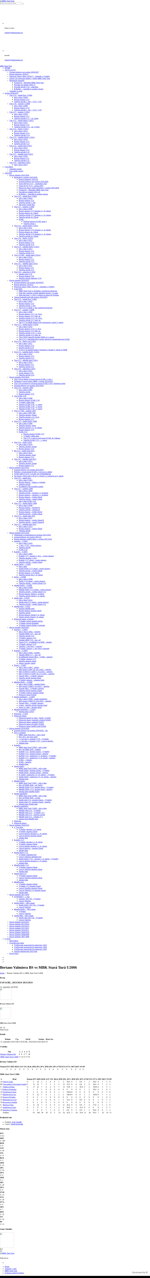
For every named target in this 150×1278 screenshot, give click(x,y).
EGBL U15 (23, 432)
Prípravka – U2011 (21, 714)
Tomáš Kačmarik (16, 1124)
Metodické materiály (16, 81)
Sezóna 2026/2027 (12, 93)
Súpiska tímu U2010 (26, 712)
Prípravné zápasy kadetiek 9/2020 (31, 722)
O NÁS (7, 939)
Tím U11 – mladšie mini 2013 (25, 459)
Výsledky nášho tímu (26, 402)
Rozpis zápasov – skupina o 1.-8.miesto (33, 495)
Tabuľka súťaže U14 (22, 135)
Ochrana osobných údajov (14, 1273)
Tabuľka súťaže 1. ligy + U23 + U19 (27, 102)
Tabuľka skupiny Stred (27, 426)
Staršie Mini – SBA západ (23, 916)
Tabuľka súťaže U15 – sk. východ (26, 127)
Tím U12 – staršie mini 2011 (24, 516)
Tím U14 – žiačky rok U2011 (25, 341)
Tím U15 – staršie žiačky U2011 (26, 226)
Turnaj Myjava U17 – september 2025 (33, 184)
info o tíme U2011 (25, 228)
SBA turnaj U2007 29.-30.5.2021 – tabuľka (35, 670)
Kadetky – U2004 (20, 651)
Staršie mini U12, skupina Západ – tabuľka (35, 802)
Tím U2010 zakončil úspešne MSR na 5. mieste (36, 337)
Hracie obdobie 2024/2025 (19, 280)
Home (7, 1267)
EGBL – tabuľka (25, 762)
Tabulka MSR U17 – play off (30, 655)
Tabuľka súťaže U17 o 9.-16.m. (30, 318)
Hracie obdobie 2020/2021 (19, 627)
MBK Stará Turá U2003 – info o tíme (33, 747)
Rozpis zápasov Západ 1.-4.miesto (31, 594)
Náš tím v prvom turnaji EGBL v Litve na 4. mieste (33, 472)
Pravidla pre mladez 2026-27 (24, 85)
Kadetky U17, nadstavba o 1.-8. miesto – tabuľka (37, 758)
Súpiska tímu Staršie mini (28, 804)
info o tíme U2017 (21, 165)
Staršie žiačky (19, 766)
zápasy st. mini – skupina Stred (30, 707)
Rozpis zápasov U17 (21, 116)
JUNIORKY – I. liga (22, 897)
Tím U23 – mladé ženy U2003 (25, 196)
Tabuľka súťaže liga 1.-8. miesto (31, 575)
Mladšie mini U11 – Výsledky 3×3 (31, 813)
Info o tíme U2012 (25, 527)
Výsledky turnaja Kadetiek (29, 623)
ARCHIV (8, 173)
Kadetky (17, 745)
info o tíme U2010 (21, 114)
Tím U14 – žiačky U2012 (23, 238)
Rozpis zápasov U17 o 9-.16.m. (30, 314)
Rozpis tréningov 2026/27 (19, 74)
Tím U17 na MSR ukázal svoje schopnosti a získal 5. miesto (41, 322)
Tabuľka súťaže (24, 392)
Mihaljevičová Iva (9, 1095)
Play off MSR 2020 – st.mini (29, 798)
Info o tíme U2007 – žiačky (29, 667)
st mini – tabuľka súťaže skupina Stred (33, 705)
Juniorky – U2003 (21, 541)
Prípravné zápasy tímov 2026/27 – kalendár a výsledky (29, 76)
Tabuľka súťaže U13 (22, 144)
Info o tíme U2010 (25, 600)
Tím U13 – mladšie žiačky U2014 (22, 137)
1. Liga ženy (18, 827)
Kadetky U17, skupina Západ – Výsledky (34, 752)
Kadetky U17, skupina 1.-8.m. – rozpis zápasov (36, 556)
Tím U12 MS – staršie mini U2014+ (27, 255)
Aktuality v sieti (10, 1269)
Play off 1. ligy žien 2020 (28, 737)
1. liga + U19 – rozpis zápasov (30, 545)
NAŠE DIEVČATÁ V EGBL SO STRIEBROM (32, 474)
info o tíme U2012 (21, 123)
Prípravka (17, 821)
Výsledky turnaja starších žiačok (31, 621)
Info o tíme (23, 566)
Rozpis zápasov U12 (21, 150)
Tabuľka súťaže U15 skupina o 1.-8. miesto (35, 234)
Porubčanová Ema (9, 1092)
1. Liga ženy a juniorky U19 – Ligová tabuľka (36, 741)
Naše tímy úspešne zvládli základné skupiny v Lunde (38, 293)
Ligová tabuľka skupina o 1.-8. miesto (33, 834)
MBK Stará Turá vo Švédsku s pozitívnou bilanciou (38, 291)
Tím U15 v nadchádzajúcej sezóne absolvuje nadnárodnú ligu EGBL (44, 339)
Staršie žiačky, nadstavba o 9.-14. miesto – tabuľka (37, 777)
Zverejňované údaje (16, 943)
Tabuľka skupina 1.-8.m (28, 558)
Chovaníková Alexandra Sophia (14, 1084)
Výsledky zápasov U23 (27, 638)
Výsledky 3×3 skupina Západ (30, 886)
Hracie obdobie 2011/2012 (19, 928)
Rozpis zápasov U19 (21, 108)
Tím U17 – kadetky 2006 (23, 489)
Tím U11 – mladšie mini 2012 (25, 524)
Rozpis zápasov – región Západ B (31, 520)
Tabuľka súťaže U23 (26, 636)
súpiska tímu (23, 838)
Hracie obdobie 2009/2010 (19, 932)
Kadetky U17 (19, 840)
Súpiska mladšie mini (26, 609)
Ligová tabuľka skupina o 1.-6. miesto (33, 861)
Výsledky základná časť (28, 855)
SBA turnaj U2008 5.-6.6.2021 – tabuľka (34, 686)
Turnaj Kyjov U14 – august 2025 (31, 186)
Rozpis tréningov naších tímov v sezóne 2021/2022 (33, 539)
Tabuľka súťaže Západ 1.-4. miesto (32, 596)
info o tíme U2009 (25, 209)
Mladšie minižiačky (21, 806)
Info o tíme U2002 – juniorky (30, 632)
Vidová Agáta (8, 1082)
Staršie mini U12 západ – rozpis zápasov (34, 602)
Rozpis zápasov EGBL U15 (33, 434)
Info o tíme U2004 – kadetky (29, 653)
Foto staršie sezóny (16, 171)
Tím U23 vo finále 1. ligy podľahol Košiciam (35, 308)
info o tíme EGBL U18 (27, 501)
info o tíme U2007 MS (27, 413)
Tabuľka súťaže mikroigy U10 (30, 278)
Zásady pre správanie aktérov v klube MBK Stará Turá (29, 78)
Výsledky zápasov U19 (27, 644)
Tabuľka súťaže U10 (26, 375)
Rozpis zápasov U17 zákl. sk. (30, 316)
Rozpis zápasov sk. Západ (28, 213)
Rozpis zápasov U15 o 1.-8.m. (30, 329)
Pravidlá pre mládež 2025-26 (29, 192)
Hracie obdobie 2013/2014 (19, 924)
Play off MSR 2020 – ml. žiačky (31, 785)
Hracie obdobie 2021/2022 (19, 533)
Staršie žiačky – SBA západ (24, 903)
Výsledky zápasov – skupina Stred (31, 680)
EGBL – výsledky (25, 760)
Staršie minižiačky (21, 794)
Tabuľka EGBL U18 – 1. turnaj (30, 405)
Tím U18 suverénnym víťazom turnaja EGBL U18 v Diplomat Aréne (39, 383)
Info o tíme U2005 (25, 554)
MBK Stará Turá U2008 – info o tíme (33, 796)
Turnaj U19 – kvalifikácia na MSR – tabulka (35, 642)
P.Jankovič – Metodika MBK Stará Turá (29, 83)
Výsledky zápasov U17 (27, 659)
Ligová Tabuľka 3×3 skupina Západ (32, 890)
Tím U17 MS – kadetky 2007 (25, 411)
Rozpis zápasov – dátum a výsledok (32, 482)
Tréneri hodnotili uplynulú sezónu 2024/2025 (30, 297)
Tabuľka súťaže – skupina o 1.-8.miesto (33, 493)
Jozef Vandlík (17, 1122)
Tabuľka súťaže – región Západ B (31, 522)
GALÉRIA (9, 167)
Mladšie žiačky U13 (21, 865)
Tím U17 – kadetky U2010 (19, 112)
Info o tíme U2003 (25, 480)
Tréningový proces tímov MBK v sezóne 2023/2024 (33, 381)
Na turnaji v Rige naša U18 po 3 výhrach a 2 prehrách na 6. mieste (38, 476)
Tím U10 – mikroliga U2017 (20, 163)
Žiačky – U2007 (20, 665)
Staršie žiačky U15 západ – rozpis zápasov (34, 569)
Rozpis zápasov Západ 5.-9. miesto (32, 615)
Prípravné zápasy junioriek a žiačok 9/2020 (35, 720)
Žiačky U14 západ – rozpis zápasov (32, 581)
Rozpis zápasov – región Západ (30, 497)
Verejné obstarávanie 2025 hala (25, 951)
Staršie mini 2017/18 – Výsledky (31, 918)
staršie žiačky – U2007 (22, 564)
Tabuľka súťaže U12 (22, 152)
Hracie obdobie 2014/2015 (19, 922)
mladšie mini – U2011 (22, 606)
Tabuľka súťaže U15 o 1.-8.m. (30, 333)
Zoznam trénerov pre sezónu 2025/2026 (33, 182)
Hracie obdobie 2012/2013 (19, 926)
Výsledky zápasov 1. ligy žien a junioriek (34, 649)
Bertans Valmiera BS (8, 1054)
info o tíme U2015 (21, 148)
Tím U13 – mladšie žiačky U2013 (26, 247)
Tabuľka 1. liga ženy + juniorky (30, 646)
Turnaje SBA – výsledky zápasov (31, 676)
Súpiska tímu (23, 743)
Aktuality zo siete (15, 91)
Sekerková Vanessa (10, 1110)
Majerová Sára (8, 1105)
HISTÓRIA (13, 941)
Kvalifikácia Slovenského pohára (31, 487)
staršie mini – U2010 (21, 598)
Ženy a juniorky (20, 733)
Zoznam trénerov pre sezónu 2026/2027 (24, 72)
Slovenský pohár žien (27, 205)
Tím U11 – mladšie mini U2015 (26, 264)
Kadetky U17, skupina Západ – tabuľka (33, 754)
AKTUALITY (10, 70)
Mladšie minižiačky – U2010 (25, 710)
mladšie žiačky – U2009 (23, 585)
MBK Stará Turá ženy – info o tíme (32, 735)
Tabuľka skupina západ (27, 661)
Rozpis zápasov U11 (21, 158)
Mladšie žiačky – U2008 (23, 682)
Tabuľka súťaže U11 (21, 161)
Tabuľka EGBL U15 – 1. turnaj (35, 440)
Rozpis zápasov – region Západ (30, 529)
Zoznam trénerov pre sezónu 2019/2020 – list (31, 731)
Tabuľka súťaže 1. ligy (27, 203)
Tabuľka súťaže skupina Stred (30, 678)
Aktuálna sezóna (15, 169)
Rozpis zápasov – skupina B (29, 508)
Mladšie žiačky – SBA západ (25, 909)
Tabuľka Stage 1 (29, 224)
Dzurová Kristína (9, 1097)
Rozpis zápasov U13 (21, 142)
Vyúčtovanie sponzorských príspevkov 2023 (30, 945)
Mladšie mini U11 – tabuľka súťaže (32, 815)
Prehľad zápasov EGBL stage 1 (35, 222)
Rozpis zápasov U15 (21, 125)
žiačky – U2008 (20, 577)
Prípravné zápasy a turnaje (24, 619)
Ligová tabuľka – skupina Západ (31, 848)
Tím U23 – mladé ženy (22, 478)
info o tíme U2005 (25, 390)
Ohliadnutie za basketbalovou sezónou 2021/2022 (32, 535)
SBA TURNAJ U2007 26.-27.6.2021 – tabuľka (36, 674)
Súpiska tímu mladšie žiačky (29, 792)
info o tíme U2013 (21, 131)
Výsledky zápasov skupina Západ (31, 693)
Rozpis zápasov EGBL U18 (29, 400)
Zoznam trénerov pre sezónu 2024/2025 (29, 283)
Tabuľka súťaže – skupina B (29, 510)
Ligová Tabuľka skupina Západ (30, 869)
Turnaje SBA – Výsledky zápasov (31, 688)
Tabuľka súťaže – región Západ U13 (32, 592)
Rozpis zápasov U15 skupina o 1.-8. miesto (35, 230)
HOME (7, 68)
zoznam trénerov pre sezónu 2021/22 (27, 537)
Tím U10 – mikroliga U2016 (24, 272)
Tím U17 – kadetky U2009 (24, 207)
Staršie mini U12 (20, 874)
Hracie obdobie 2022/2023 (19, 468)
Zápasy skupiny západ (27, 663)
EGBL (21, 219)
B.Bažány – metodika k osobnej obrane (28, 89)
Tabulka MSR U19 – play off (30, 640)
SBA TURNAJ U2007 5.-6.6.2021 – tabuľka (35, 672)
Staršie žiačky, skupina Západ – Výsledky (34, 771)
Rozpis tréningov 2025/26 (28, 179)
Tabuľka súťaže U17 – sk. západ (26, 118)
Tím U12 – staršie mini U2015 (20, 146)
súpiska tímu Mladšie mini (28, 819)
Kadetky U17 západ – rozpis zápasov (32, 560)
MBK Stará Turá (11, 1271)
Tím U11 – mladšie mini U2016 (21, 154)
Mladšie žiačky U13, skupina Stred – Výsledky (36, 787)
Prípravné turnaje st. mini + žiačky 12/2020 (35, 718)
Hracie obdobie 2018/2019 (19, 825)
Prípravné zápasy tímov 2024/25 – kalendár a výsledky (34, 287)
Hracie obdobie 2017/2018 (19, 895)
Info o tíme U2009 (25, 588)
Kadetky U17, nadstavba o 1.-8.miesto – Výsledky (37, 756)
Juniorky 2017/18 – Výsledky (30, 899)
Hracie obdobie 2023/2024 (19, 377)
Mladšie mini (19, 882)
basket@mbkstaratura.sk (14, 33)
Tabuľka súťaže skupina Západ (30, 691)
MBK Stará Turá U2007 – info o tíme (33, 783)
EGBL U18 (23, 550)
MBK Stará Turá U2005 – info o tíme (33, 768)
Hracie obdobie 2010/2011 (19, 930)
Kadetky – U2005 (20, 552)
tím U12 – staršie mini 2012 (24, 451)
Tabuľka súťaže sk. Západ (28, 217)
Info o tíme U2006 (25, 398)
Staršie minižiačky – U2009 (24, 697)
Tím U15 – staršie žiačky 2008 (25, 503)
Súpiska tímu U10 (25, 274)
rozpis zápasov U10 (26, 373)
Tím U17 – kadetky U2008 (24, 310)
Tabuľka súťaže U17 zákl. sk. (30, 320)
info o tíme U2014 (21, 139)
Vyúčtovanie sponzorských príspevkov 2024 (30, 947)
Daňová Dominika (9, 1089)
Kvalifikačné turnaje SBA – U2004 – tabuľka (35, 657)
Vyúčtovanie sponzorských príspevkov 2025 (30, 949)
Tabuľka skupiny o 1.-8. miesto (30, 428)
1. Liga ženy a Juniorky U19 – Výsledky (34, 739)
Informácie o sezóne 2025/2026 (25, 177)
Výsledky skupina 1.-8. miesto (30, 829)
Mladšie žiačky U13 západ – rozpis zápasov (35, 590)
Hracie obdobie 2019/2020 (19, 728)
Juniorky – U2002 (21, 630)
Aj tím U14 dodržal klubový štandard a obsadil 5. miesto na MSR (43, 350)
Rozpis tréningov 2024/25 (23, 285)
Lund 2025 (18, 289)
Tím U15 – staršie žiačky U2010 (26, 325)
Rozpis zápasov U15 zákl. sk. (30, 331)
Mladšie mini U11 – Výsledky (30, 810)
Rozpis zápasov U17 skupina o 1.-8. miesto (35, 211)
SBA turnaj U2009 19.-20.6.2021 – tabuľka (35, 701)
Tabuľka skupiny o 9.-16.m (29, 417)
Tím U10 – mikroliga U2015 (24, 369)
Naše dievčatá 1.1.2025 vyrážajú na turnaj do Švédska (39, 295)
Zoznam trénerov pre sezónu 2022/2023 (29, 470)
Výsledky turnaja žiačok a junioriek (32, 625)
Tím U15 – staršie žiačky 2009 (25, 421)
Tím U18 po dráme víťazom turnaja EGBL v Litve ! (33, 379)
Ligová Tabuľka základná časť (30, 857)
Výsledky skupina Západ (28, 832)
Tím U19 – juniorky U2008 (19, 104)
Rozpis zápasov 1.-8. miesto (29, 573)
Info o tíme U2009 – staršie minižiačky (33, 699)
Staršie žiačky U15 (21, 853)
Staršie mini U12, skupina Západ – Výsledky (35, 800)
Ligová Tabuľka (25, 901)
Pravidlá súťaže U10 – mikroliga (26, 87)
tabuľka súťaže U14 (26, 348)
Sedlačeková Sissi (9, 1107)
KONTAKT (14, 954)
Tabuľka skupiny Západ (28, 415)
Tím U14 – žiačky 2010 (23, 442)
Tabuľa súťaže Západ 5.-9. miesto (31, 617)
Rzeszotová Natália (10, 1102)
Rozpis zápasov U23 (21, 100)
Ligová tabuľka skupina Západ (30, 836)
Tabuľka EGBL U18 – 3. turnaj (30, 409)
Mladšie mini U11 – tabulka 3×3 (31, 817)
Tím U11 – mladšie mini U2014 (26, 360)
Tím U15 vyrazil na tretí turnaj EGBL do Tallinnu (41, 438)
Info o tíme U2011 (25, 518)
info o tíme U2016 (21, 156)
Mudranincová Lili (10, 1100)
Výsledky (22, 911)
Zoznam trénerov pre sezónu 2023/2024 (29, 386)
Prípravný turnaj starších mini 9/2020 (32, 726)
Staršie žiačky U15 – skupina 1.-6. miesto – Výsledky (38, 859)
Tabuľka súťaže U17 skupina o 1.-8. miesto (35, 215)
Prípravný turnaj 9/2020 (27, 695)
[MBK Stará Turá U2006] (5, 1018)
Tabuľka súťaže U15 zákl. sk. (30, 335)
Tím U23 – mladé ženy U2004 (20, 95)
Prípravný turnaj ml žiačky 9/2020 (31, 724)
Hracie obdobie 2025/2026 (19, 175)
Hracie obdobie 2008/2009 (19, 935)
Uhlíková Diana (9, 1087)
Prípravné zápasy (20, 716)
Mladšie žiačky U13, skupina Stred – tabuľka (35, 789)
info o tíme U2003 (25, 198)
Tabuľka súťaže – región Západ (30, 499)
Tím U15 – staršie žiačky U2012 (21, 121)
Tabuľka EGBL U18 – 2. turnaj (30, 407)
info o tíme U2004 (21, 97)
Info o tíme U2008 (25, 505)
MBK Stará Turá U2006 (9, 1057)
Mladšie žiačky (19, 781)
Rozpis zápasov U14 (21, 133)
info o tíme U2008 (21, 106)
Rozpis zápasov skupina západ (30, 611)
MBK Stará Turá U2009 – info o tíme (33, 808)
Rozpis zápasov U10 (26, 276)
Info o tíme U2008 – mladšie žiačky (32, 684)
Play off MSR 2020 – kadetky (30, 749)
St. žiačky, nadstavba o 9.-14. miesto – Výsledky (37, 775)
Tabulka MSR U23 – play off (30, 634)
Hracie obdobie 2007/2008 (19, 937)
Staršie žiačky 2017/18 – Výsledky (32, 905)
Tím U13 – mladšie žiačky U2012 (26, 352)
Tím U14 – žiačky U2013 (18, 129)
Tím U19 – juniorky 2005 (23, 388)
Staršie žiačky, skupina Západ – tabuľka (33, 773)
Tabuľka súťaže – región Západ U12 (32, 604)
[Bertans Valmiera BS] (6, 999)
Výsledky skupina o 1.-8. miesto (31, 842)
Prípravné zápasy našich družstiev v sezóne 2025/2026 (39, 188)
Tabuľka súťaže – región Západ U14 (32, 583)
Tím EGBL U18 (20, 396)
